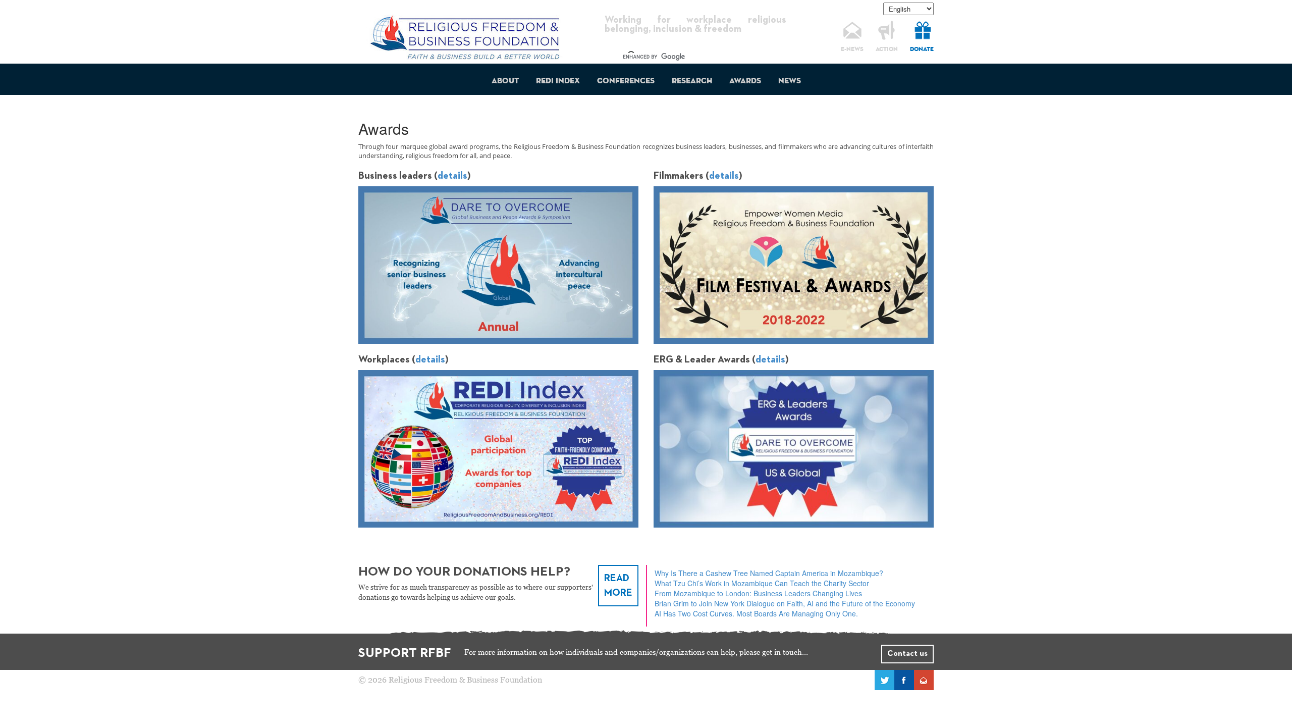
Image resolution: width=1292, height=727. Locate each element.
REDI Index (558, 81)
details (452, 176)
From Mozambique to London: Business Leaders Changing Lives (758, 593)
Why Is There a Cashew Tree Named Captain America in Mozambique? (769, 573)
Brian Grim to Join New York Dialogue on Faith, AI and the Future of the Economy (785, 603)
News (789, 81)
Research (692, 81)
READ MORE (618, 585)
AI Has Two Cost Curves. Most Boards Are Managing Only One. (756, 613)
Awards (745, 81)
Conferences (626, 81)
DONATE (922, 49)
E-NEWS (852, 49)
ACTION (887, 49)
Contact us (907, 654)
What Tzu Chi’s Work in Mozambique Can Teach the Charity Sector (762, 583)
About (505, 81)
